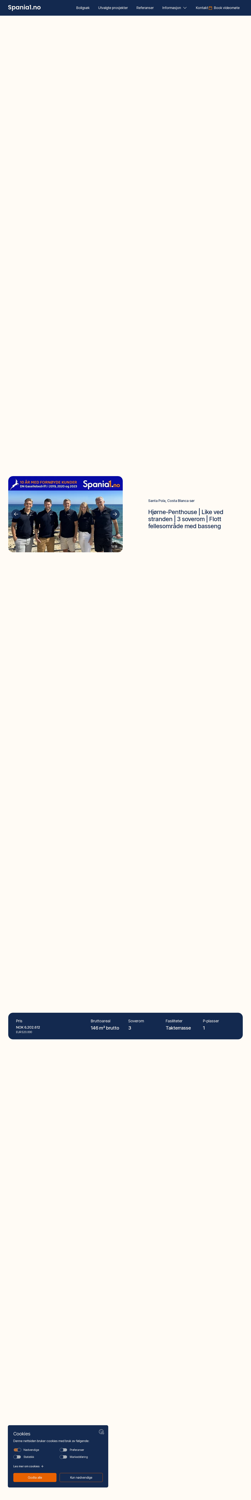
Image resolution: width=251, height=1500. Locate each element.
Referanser (145, 8)
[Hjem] (24, 8)
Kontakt (202, 8)
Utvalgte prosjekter (113, 8)
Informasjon (171, 8)
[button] (16, 514)
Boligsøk (83, 8)
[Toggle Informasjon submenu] (185, 7)
